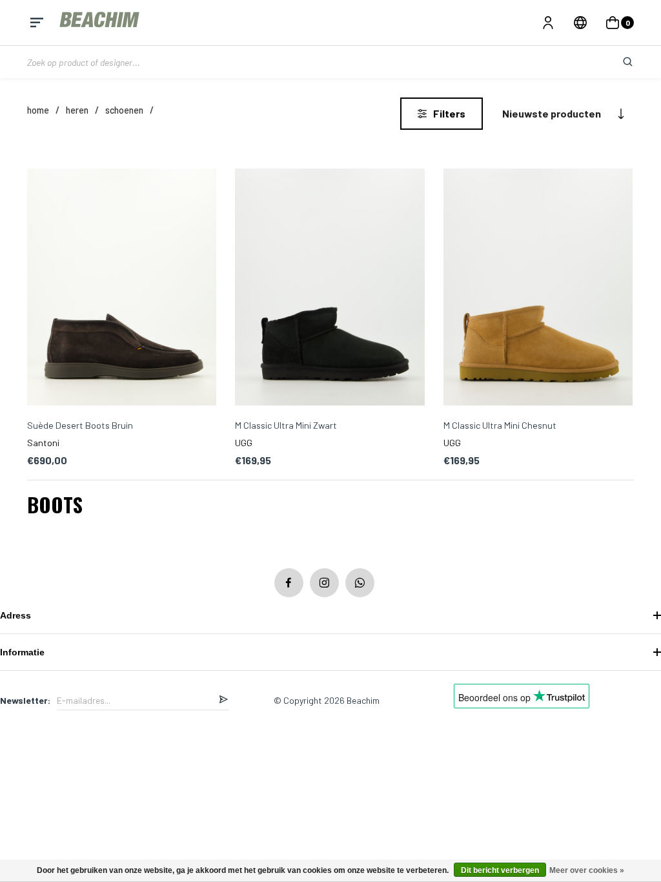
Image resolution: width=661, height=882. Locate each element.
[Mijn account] (548, 22)
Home (38, 110)
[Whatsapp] (359, 582)
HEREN (77, 110)
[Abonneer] (223, 700)
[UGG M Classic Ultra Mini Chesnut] (538, 288)
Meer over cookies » (586, 870)
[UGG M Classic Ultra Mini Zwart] (329, 288)
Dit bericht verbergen (500, 870)
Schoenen (124, 110)
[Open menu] (36, 22)
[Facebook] (288, 582)
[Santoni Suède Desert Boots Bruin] (121, 288)
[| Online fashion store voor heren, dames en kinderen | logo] (100, 22)
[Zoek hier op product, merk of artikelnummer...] (618, 62)
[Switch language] (580, 22)
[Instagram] (324, 582)
